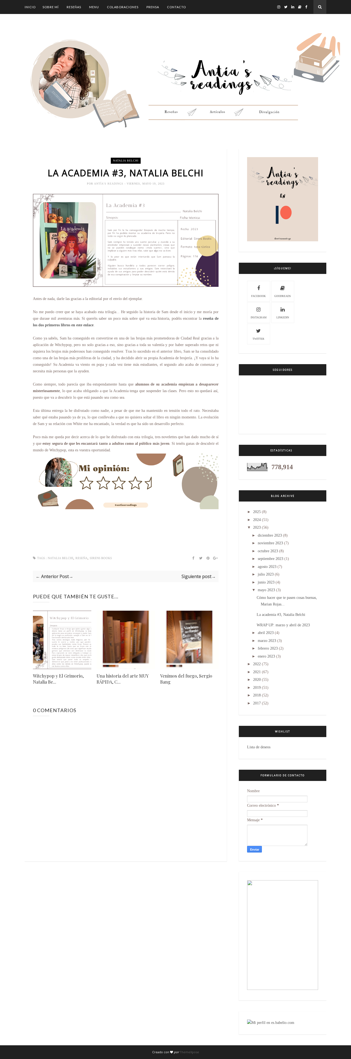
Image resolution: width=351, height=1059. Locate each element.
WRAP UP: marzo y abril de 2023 (283, 625)
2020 (257, 680)
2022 (257, 664)
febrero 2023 (268, 648)
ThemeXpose (189, 1052)
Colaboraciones (122, 7)
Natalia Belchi (125, 160)
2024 (257, 520)
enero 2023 (266, 656)
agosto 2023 (267, 567)
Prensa (152, 7)
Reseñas (74, 7)
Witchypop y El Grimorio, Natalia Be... (58, 679)
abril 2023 (266, 633)
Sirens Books (101, 558)
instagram (259, 317)
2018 (257, 695)
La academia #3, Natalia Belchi (281, 615)
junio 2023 (266, 582)
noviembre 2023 (270, 543)
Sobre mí (51, 7)
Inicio (30, 7)
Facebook (258, 296)
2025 (257, 512)
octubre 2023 (268, 551)
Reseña (81, 558)
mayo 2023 (266, 590)
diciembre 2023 (270, 535)
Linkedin (282, 317)
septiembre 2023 (270, 559)
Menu (94, 7)
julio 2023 (266, 574)
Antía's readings (109, 183)
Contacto (176, 7)
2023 (257, 527)
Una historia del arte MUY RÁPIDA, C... (122, 679)
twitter (258, 338)
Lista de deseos (258, 747)
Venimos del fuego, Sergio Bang (186, 679)
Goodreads (282, 296)
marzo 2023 (267, 641)
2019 (257, 688)
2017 (257, 703)
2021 (257, 672)
